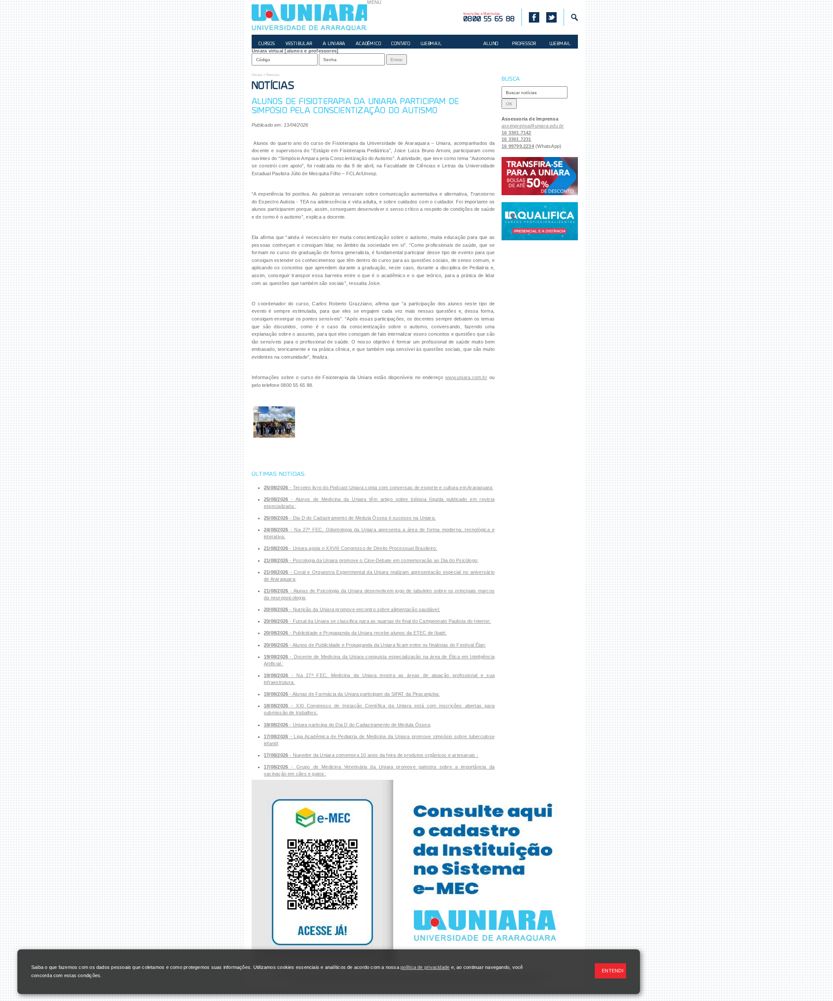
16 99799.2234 (518, 146)
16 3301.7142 (516, 132)
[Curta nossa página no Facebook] (530, 17)
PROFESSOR (524, 44)
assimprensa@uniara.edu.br (533, 125)
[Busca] (571, 17)
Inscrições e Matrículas (489, 17)
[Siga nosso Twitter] (551, 17)
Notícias (272, 75)
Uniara (257, 75)
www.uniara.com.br (466, 377)
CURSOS (267, 44)
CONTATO (400, 44)
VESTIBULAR (298, 44)
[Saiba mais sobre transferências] (540, 176)
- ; (379, 487)
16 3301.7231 (516, 139)
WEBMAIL (431, 44)
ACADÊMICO (368, 44)
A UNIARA (334, 44)
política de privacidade (424, 967)
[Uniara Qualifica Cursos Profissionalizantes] (540, 221)
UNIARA (309, 17)
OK (509, 103)
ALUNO (490, 44)
